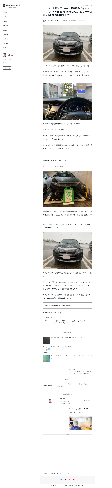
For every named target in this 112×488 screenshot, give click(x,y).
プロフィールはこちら (7, 62)
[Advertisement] (67, 452)
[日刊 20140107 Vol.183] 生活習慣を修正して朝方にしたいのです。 (67, 337)
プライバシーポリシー (56, 485)
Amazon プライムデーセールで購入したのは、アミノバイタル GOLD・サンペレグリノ (71, 357)
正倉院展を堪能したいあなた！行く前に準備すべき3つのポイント (67, 346)
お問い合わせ (81, 485)
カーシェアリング (62, 20)
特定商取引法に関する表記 (70, 485)
